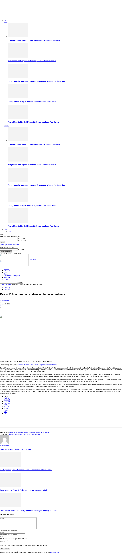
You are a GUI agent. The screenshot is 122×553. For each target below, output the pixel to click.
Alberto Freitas (4, 300)
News (5, 22)
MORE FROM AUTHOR (24, 449)
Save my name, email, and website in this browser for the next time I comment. (25, 545)
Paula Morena (54, 552)
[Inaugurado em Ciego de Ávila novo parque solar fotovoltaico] (18, 57)
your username (22, 238)
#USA (6, 413)
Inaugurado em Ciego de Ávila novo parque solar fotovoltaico (32, 61)
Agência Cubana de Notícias (48, 365)
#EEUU (6, 406)
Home (6, 20)
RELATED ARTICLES (8, 449)
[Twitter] (10, 310)
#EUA (6, 408)
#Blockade (7, 400)
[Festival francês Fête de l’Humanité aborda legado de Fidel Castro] (18, 118)
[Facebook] (3, 310)
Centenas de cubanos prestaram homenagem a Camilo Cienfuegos (29, 432)
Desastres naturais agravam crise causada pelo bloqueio (23, 434)
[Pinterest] (17, 310)
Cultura (6, 274)
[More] (30, 310)
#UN (5, 412)
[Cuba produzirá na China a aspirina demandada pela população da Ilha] (18, 77)
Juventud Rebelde (23, 365)
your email (21, 249)
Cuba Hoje (7, 270)
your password (22, 240)
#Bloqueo (7, 403)
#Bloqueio (7, 401)
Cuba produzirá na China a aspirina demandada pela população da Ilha (36, 81)
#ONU (6, 410)
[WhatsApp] (24, 310)
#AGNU (6, 398)
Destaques (7, 289)
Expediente (7, 279)
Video (9, 231)
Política (6, 272)
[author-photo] (4, 444)
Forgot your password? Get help (9, 244)
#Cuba (6, 405)
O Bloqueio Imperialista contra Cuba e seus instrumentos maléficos (34, 40)
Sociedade (7, 277)
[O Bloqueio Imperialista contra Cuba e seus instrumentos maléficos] (18, 36)
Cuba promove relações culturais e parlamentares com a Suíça (32, 102)
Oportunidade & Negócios (12, 275)
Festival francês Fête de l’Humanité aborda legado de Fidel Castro (33, 122)
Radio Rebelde (33, 365)
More (5, 229)
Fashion (6, 126)
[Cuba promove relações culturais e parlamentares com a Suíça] (18, 98)
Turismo (6, 269)
